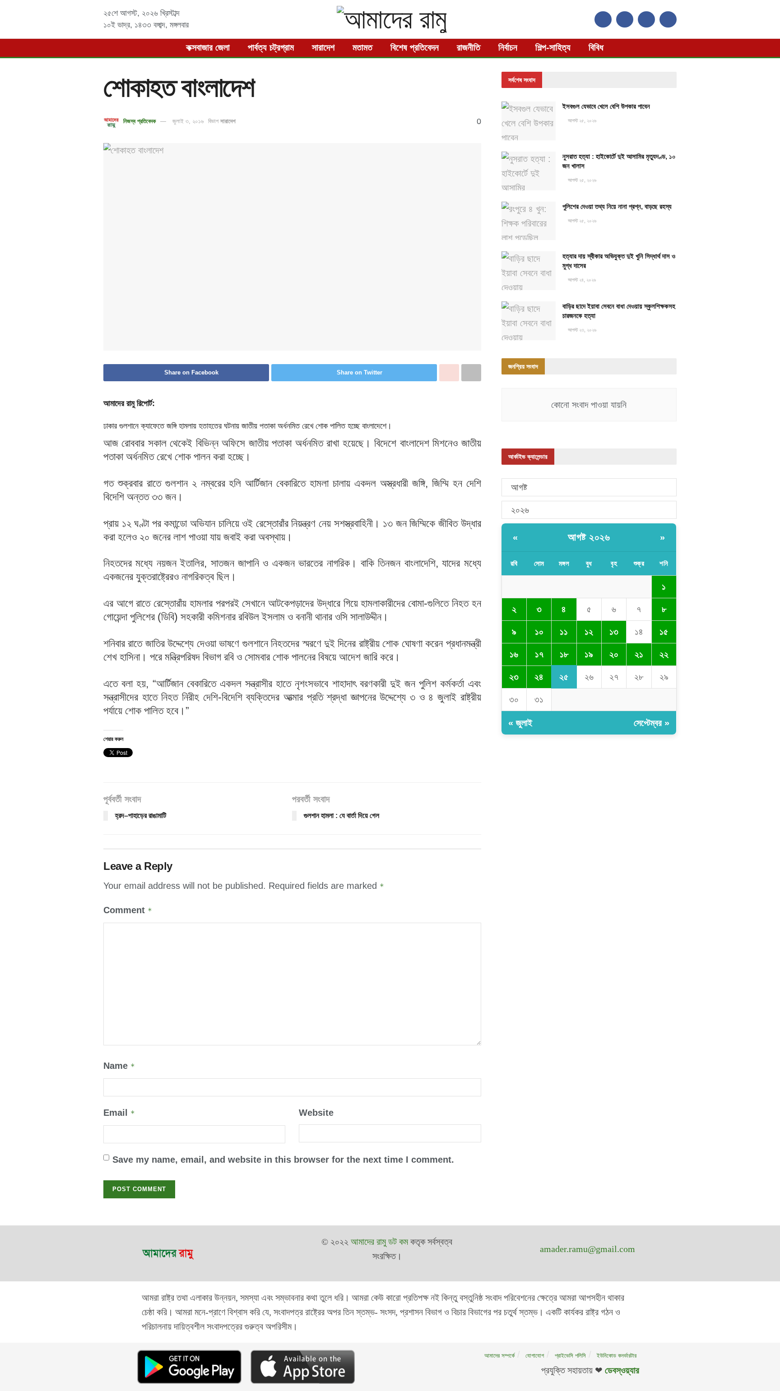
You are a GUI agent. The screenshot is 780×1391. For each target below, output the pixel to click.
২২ (664, 654)
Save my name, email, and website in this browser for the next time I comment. (283, 1160)
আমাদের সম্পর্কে (499, 1355)
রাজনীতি (468, 47)
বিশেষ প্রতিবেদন (414, 47)
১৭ (539, 654)
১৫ (663, 632)
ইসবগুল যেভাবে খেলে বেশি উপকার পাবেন (606, 106)
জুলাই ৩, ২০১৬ (188, 121)
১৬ (514, 654)
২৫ (563, 677)
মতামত (362, 47)
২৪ (538, 677)
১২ (589, 632)
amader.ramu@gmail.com (587, 1249)
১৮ (564, 654)
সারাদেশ (323, 47)
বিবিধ (596, 47)
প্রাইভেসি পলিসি (570, 1355)
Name (119, 1066)
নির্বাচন (507, 47)
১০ (539, 632)
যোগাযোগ (534, 1355)
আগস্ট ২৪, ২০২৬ (581, 279)
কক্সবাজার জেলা (208, 47)
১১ (564, 632)
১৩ (613, 632)
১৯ (589, 654)
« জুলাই (520, 723)
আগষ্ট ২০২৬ (589, 537)
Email (119, 1113)
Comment (127, 910)
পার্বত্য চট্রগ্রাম (271, 47)
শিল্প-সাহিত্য (553, 47)
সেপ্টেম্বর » (651, 723)
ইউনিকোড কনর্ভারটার (616, 1355)
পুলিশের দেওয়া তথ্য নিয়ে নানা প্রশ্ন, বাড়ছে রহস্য (617, 206)
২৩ (514, 677)
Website (316, 1113)
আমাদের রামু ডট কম (379, 1242)
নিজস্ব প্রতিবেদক (139, 121)
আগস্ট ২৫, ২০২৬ (581, 120)
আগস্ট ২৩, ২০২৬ (581, 330)
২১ (639, 654)
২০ (613, 654)
